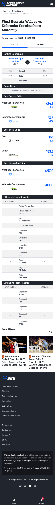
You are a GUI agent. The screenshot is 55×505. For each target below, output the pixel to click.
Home (5, 11)
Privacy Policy (7, 435)
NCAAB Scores (17, 11)
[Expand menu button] (51, 3)
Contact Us (6, 430)
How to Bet (6, 401)
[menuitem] (27, 386)
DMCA (4, 440)
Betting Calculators (9, 396)
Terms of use (7, 425)
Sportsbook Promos (9, 386)
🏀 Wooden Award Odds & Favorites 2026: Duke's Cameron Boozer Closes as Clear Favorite (14, 360)
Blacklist (5, 391)
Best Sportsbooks (9, 411)
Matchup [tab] (14, 44)
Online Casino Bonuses (11, 416)
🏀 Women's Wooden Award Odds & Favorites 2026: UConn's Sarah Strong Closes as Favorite (40, 362)
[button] (15, 44)
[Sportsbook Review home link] (9, 378)
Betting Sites (7, 406)
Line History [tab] (41, 44)
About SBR (6, 445)
